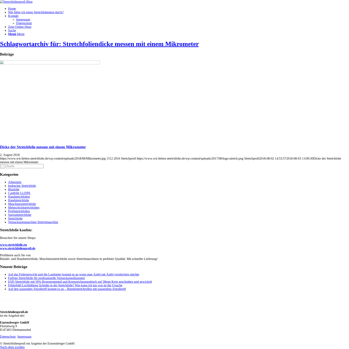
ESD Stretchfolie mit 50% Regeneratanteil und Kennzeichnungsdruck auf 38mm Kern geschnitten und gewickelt (80, 281)
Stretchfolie (15, 218)
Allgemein (14, 182)
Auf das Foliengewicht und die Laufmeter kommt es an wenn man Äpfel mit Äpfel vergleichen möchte (73, 274)
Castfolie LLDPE (19, 193)
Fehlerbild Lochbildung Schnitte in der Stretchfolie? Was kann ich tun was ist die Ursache (65, 285)
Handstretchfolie (18, 200)
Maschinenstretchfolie (22, 204)
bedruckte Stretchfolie (22, 185)
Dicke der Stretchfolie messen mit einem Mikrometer (43, 147)
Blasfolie (13, 189)
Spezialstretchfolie (19, 215)
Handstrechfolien (19, 196)
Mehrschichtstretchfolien (23, 207)
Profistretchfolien (19, 211)
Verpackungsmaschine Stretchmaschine (33, 222)
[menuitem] (178, 9)
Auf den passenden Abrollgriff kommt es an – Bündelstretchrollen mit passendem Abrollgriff (67, 289)
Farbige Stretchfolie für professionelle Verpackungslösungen (46, 278)
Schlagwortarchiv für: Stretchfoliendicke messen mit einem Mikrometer (99, 43)
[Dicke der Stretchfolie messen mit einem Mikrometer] (50, 63)
